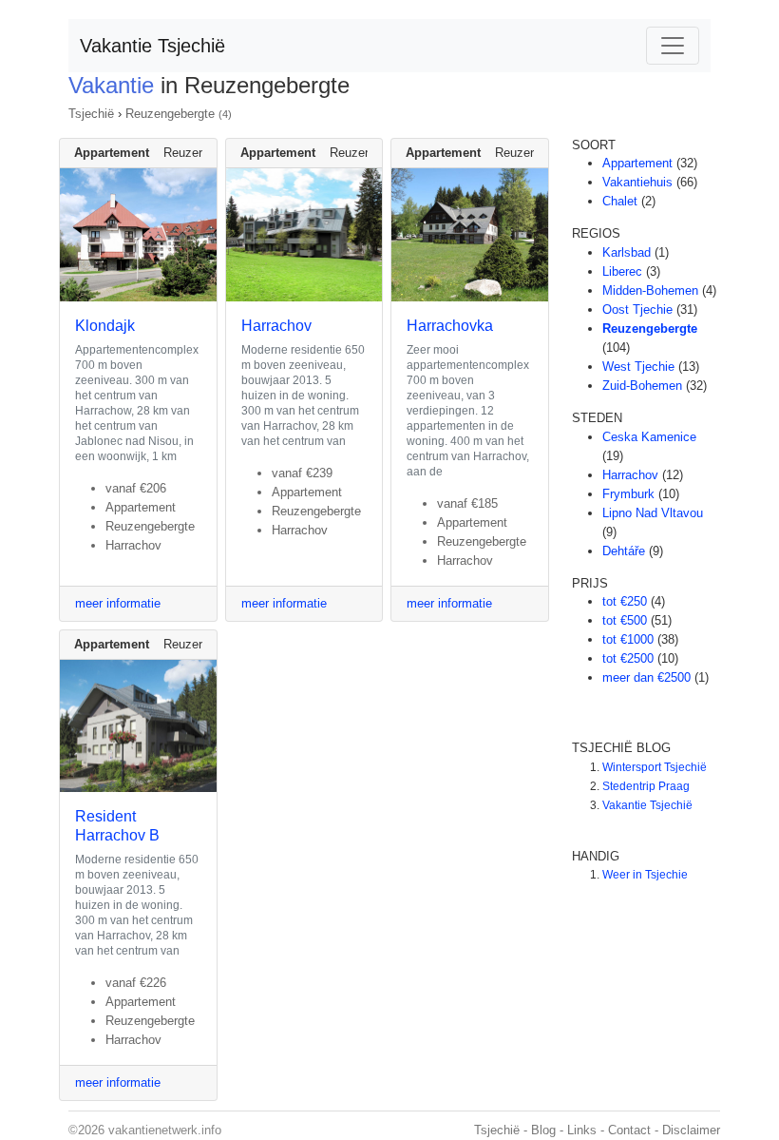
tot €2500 (628, 658)
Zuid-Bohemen (642, 385)
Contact (629, 1130)
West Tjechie (638, 366)
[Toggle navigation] (672, 46)
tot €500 (624, 620)
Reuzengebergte (170, 113)
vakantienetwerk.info (164, 1130)
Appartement (637, 163)
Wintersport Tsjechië (654, 767)
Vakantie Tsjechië (152, 45)
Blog (543, 1130)
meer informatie (118, 603)
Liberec (622, 271)
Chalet (619, 201)
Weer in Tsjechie (645, 874)
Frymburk (628, 494)
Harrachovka (450, 326)
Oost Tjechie (637, 309)
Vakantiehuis (637, 182)
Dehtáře (623, 551)
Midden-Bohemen (650, 290)
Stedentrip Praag (646, 786)
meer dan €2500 (646, 677)
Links (582, 1130)
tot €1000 (628, 639)
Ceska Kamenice (649, 437)
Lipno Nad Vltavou (652, 513)
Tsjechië (91, 113)
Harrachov (276, 326)
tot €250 (624, 601)
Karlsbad (626, 252)
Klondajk (105, 326)
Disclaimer (691, 1130)
